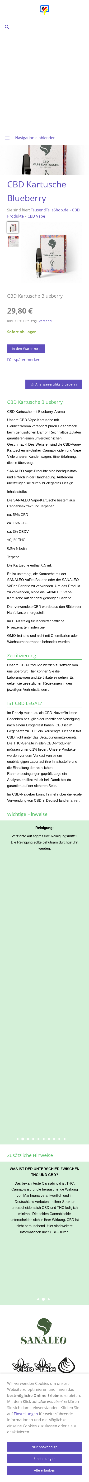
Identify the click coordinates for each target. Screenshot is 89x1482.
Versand (45, 321)
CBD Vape (36, 216)
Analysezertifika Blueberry (56, 384)
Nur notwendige (44, 1447)
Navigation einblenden (35, 137)
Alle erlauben (44, 1470)
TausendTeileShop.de (49, 210)
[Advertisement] (44, 81)
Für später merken (23, 359)
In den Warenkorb (26, 348)
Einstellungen (26, 1413)
